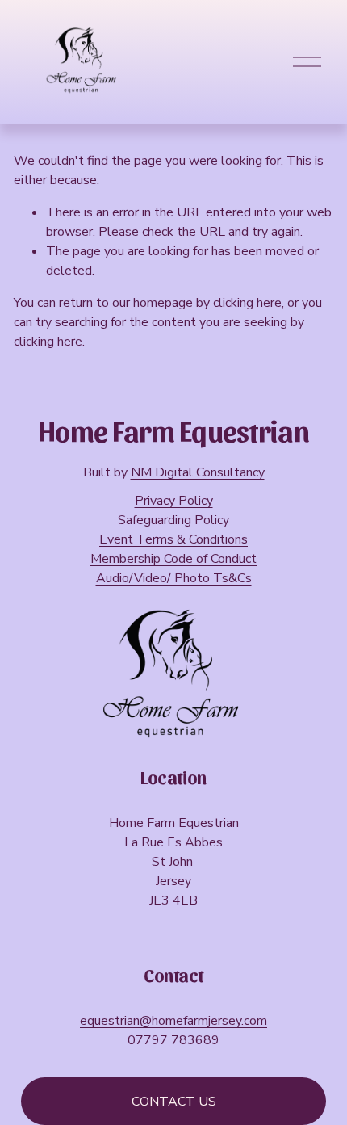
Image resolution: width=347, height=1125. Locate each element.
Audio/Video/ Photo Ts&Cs (174, 578)
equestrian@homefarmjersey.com (173, 1021)
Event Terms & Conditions (173, 539)
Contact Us (174, 1101)
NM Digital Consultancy (198, 472)
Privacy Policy (174, 501)
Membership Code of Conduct (173, 559)
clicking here (247, 303)
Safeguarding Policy (173, 520)
